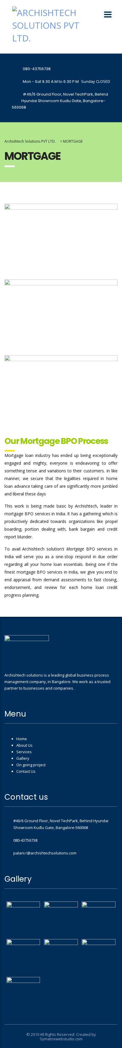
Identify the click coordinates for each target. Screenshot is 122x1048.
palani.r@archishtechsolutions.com (44, 853)
